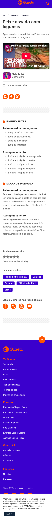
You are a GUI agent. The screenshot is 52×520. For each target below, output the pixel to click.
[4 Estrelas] (14, 257)
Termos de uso (10, 390)
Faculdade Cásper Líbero (15, 412)
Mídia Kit (7, 455)
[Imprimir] (5, 96)
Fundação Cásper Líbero (15, 407)
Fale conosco (9, 380)
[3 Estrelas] (11, 257)
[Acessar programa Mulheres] (7, 75)
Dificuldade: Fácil (27, 283)
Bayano (9, 283)
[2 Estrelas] (7, 257)
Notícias (7, 474)
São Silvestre (9, 428)
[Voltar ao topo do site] (42, 339)
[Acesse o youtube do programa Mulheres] (29, 306)
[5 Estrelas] (17, 257)
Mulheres (18, 74)
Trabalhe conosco (11, 385)
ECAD (6, 374)
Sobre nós (8, 364)
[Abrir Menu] (4, 4)
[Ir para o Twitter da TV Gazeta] (17, 96)
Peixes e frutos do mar (16, 277)
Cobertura (8, 460)
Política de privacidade (14, 395)
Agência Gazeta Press (13, 438)
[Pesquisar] (47, 4)
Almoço (37, 277)
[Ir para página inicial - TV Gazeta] (26, 349)
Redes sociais (10, 369)
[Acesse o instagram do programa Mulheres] (21, 306)
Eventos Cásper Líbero (14, 433)
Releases (7, 479)
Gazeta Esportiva (11, 423)
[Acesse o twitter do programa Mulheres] (13, 306)
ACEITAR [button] (9, 514)
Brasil (8, 290)
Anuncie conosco (11, 450)
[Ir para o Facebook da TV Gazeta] (11, 96)
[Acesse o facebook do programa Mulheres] (5, 306)
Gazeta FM (8, 417)
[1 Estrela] (4, 257)
